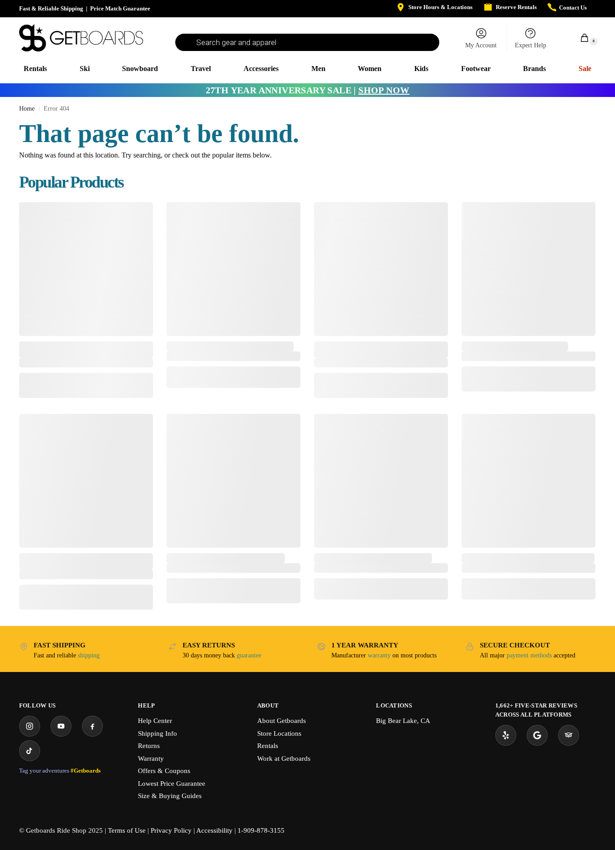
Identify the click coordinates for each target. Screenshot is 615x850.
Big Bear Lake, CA (403, 720)
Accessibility (214, 830)
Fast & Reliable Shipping (51, 8)
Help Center (155, 720)
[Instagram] (29, 726)
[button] (579, 37)
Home (27, 108)
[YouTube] (61, 726)
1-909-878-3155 (261, 830)
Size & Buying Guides (170, 795)
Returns (149, 745)
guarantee (249, 655)
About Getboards (281, 720)
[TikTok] (29, 750)
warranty (379, 655)
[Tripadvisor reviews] (568, 735)
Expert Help (530, 45)
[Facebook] (92, 726)
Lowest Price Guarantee (171, 783)
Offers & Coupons (164, 770)
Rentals (267, 745)
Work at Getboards (283, 758)
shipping (89, 655)
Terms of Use (127, 830)
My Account (481, 45)
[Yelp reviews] (505, 735)
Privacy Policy (171, 830)
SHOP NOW (383, 90)
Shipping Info (157, 733)
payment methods (529, 655)
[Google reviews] (537, 735)
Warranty (151, 758)
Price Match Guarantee (120, 8)
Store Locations (279, 733)
